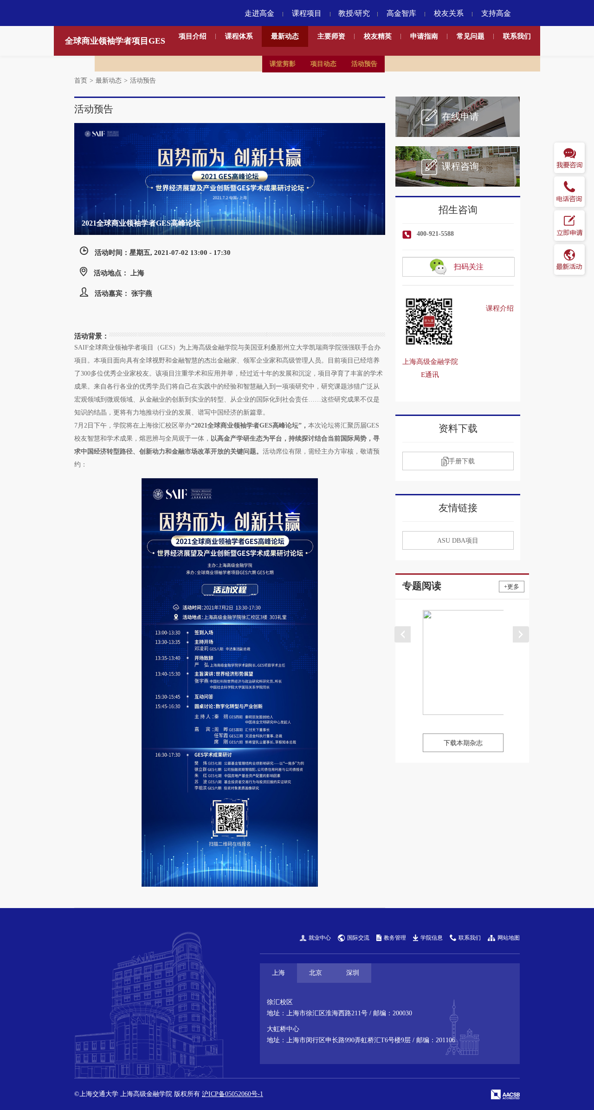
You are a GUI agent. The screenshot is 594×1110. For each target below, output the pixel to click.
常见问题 (470, 36)
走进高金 (259, 13)
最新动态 (285, 36)
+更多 (511, 586)
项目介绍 (193, 36)
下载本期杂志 (463, 743)
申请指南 (424, 36)
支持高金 (496, 13)
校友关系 (449, 13)
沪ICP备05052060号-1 (232, 1094)
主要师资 (331, 36)
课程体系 (239, 36)
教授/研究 (354, 13)
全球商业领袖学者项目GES (115, 40)
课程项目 (307, 13)
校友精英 (378, 36)
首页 (80, 80)
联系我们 (517, 36)
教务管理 (395, 938)
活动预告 (364, 63)
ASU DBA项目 (457, 540)
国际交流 (358, 938)
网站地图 (508, 938)
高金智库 (401, 13)
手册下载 (462, 461)
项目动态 (323, 63)
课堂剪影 (283, 63)
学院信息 (431, 938)
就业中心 (320, 938)
